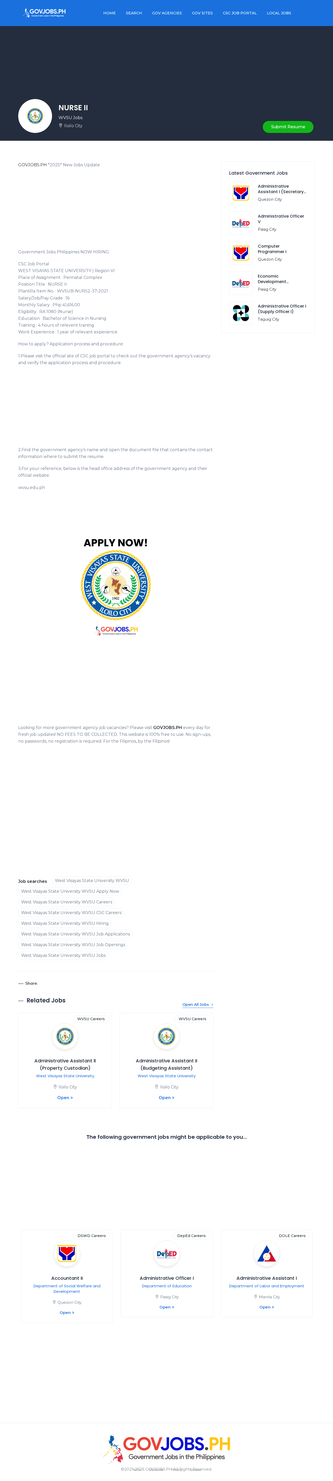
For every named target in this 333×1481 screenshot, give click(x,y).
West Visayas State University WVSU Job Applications (75, 934)
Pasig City (267, 229)
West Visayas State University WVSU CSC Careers (71, 912)
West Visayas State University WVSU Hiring (65, 923)
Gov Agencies (167, 13)
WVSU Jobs (70, 117)
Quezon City (270, 199)
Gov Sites (202, 13)
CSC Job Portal (240, 13)
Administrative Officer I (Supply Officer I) (282, 309)
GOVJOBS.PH (32, 164)
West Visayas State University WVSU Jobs (63, 955)
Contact (195, 1470)
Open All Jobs (195, 1004)
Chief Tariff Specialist (67, 1278)
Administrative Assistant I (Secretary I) (281, 191)
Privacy (177, 1470)
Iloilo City (73, 125)
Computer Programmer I (272, 249)
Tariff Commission (67, 1286)
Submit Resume (288, 126)
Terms (136, 1470)
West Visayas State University (65, 1076)
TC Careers (95, 1235)
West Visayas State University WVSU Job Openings (73, 944)
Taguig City (268, 319)
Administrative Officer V (281, 219)
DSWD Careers (291, 1235)
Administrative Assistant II (166, 1278)
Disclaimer (156, 1470)
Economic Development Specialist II (272, 281)
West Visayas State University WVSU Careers (66, 901)
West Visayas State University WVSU (92, 880)
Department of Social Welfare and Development (266, 1295)
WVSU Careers (91, 1019)
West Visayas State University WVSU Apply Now (70, 891)
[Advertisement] (115, 210)
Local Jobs (279, 13)
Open (63, 1097)
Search (134, 13)
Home (109, 13)
